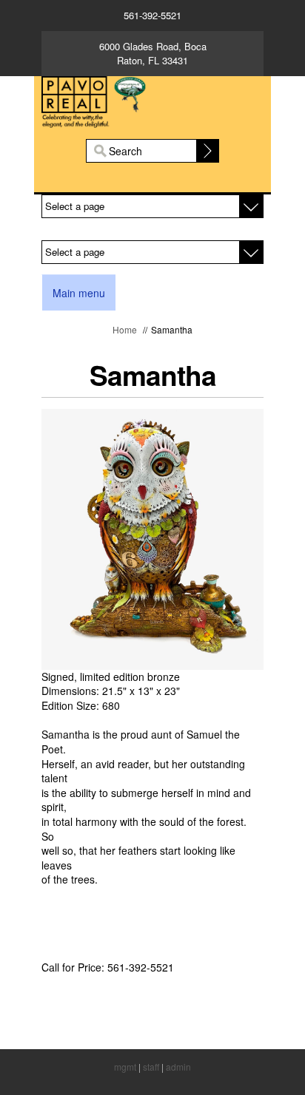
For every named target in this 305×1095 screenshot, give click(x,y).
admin (178, 1066)
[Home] (152, 99)
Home (125, 329)
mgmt (125, 1066)
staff (151, 1066)
